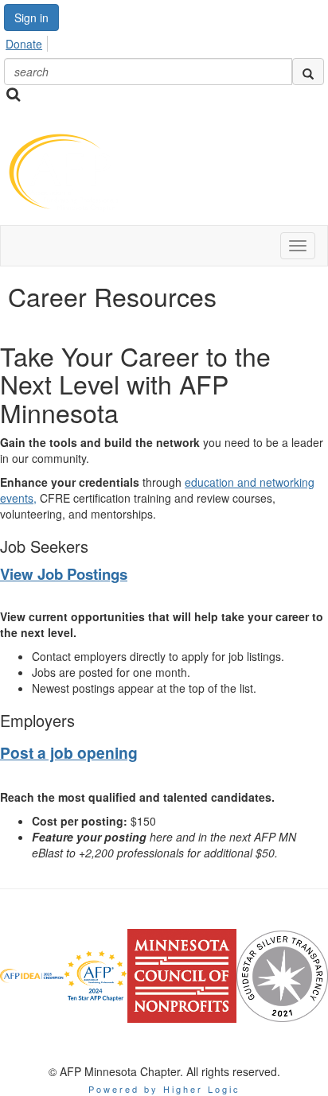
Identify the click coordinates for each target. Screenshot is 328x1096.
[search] (308, 71)
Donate (24, 44)
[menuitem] (28, 41)
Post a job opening (69, 752)
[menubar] (28, 41)
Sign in (31, 17)
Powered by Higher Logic (164, 1088)
